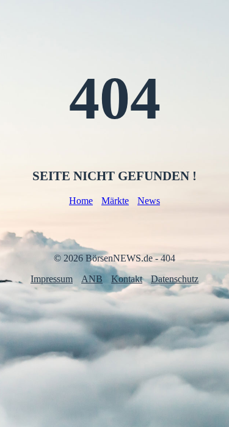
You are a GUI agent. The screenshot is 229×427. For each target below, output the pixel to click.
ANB (92, 279)
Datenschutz (174, 279)
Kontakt (126, 279)
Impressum (52, 279)
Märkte (115, 200)
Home (81, 200)
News (148, 200)
